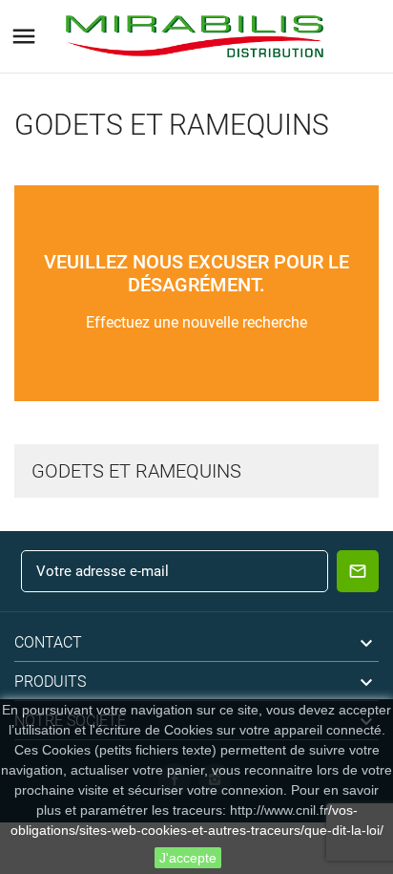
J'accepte (188, 857)
